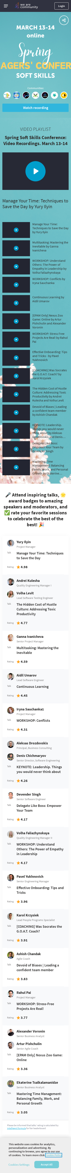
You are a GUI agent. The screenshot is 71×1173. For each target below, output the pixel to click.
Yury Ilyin (24, 542)
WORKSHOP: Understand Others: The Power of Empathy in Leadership (40, 849)
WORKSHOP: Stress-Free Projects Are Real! (35, 1006)
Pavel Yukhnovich (30, 876)
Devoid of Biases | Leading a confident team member (38, 967)
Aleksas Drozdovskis (32, 743)
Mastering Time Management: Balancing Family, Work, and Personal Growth (39, 1098)
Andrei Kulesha (28, 580)
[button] (6, 6)
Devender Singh (29, 794)
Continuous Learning (33, 686)
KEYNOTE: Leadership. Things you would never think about (39, 769)
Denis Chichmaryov (31, 755)
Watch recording (35, 107)
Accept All (46, 1164)
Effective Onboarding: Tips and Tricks (40, 890)
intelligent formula (16, 1128)
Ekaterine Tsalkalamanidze (37, 1082)
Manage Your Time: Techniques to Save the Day (40, 555)
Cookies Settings (18, 1164)
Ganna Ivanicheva (30, 636)
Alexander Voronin (31, 1031)
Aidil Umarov (26, 675)
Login (61, 6)
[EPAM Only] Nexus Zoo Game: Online (40, 1057)
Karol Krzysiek (28, 915)
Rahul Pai (24, 992)
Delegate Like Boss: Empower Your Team (39, 808)
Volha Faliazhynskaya (33, 833)
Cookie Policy (54, 1155)
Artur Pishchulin (29, 1043)
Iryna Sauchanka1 (30, 709)
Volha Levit (25, 593)
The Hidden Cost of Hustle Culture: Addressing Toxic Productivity (37, 609)
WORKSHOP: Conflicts (33, 720)
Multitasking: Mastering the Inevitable (38, 650)
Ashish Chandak (29, 954)
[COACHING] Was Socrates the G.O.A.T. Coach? (39, 928)
